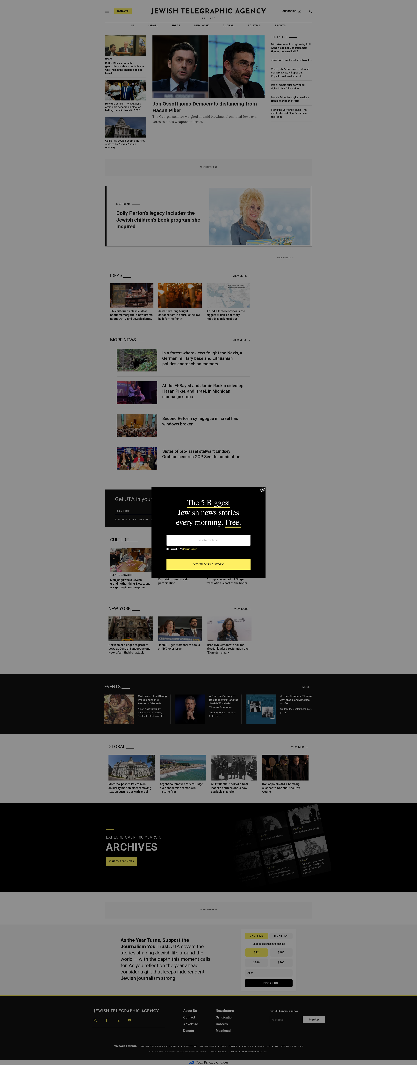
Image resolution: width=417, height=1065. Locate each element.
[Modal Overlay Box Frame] (208, 532)
